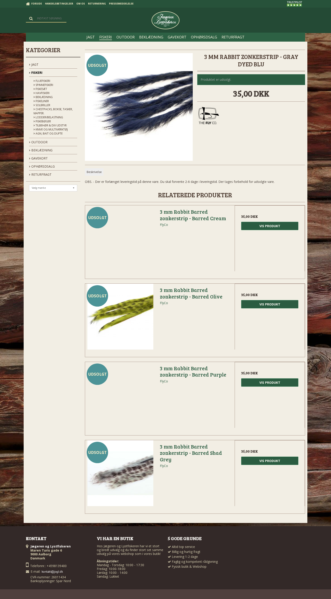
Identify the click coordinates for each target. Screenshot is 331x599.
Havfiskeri (42, 93)
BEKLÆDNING (41, 150)
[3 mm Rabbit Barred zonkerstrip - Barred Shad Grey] (120, 475)
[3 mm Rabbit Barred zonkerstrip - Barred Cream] (120, 240)
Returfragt (41, 174)
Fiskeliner (42, 101)
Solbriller (42, 105)
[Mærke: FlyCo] (208, 116)
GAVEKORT (39, 158)
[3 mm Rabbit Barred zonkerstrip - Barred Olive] (120, 319)
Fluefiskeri (42, 81)
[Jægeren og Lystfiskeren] (165, 20)
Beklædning (44, 97)
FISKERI (36, 72)
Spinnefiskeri (44, 85)
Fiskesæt (41, 89)
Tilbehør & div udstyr (51, 125)
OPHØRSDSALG (42, 166)
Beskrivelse (94, 172)
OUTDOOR (39, 142)
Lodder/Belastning (49, 117)
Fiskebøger (43, 121)
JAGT (34, 64)
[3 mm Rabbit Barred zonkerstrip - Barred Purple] (120, 397)
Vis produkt (269, 226)
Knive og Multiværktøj (51, 129)
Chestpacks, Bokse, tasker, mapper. (53, 111)
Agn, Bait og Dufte (49, 133)
